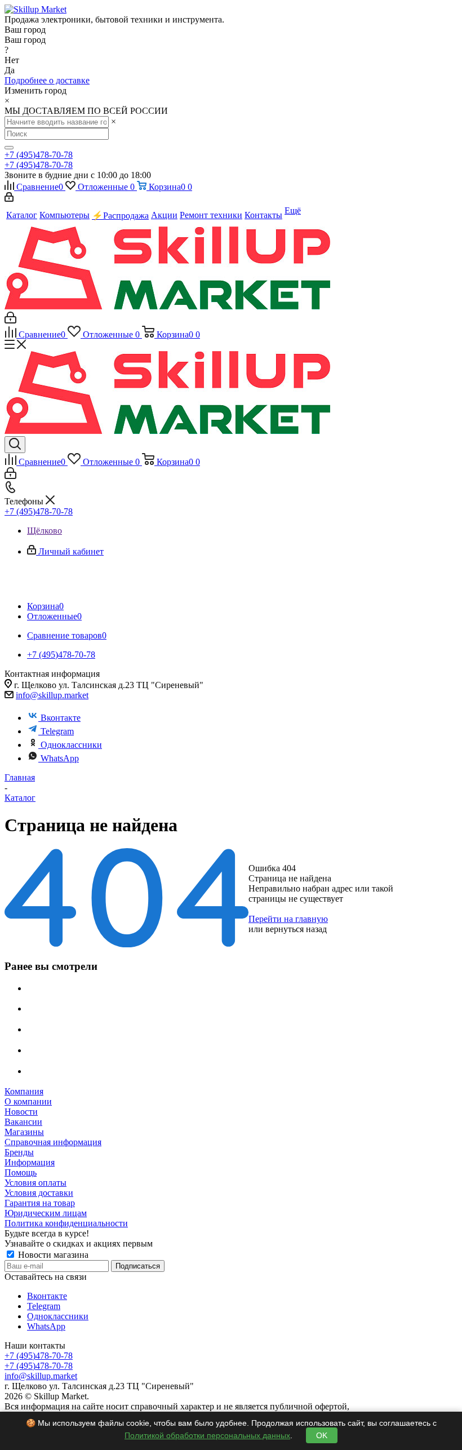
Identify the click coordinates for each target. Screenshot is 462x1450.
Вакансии (23, 1122)
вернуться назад (296, 929)
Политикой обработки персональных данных (207, 1435)
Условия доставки (39, 1193)
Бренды (19, 1152)
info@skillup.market (52, 695)
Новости (21, 1111)
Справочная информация (53, 1142)
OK (321, 1435)
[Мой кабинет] (9, 198)
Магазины (24, 1132)
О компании (28, 1101)
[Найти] (9, 147)
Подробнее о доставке (47, 80)
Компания (24, 1091)
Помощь (21, 1172)
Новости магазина (52, 1255)
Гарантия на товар (40, 1203)
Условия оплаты (35, 1182)
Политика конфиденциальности (66, 1223)
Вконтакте (61, 717)
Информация (30, 1162)
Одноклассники (71, 745)
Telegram (57, 731)
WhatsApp (60, 758)
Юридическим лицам (46, 1213)
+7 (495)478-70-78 (39, 154)
